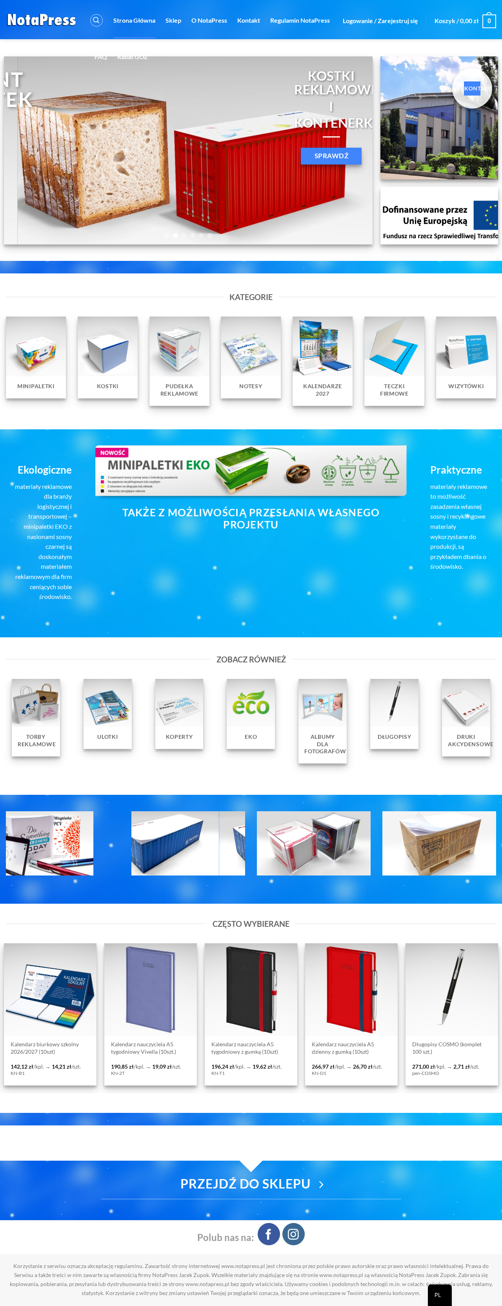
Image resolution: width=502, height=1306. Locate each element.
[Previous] (21, 150)
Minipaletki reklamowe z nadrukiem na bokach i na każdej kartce (303, 1051)
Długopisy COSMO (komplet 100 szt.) (198, 1048)
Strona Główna (134, 20)
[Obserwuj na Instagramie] (293, 1234)
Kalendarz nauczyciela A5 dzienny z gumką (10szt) (94, 1048)
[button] (96, 20)
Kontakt (248, 20)
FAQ (101, 56)
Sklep (173, 20)
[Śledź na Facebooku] (269, 1234)
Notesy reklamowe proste (395, 1045)
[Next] (355, 150)
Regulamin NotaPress (300, 20)
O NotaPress (209, 20)
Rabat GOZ (132, 56)
